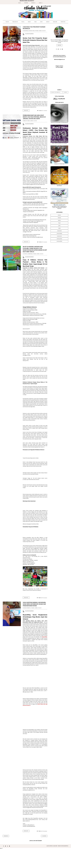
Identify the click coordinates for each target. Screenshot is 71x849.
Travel (22, 21)
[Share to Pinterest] (40, 110)
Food (35, 21)
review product (59, 238)
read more (59, 45)
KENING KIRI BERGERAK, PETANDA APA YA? (59, 122)
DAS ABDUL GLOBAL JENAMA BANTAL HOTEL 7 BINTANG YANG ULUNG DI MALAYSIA (59, 207)
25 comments (45, 597)
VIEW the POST (26, 110)
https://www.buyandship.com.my (31, 819)
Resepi (29, 21)
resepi (59, 228)
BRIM (25, 120)
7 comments (45, 110)
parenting (30, 253)
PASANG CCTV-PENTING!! (59, 163)
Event (41, 21)
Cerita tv (59, 215)
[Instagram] (60, 49)
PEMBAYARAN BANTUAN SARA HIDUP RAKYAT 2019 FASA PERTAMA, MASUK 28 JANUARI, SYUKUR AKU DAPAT (34, 116)
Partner (26, 2)
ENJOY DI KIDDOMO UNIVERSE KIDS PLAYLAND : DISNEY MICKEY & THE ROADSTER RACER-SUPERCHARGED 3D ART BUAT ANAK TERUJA (35, 249)
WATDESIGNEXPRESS (64, 845)
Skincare (55, 21)
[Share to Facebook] (38, 597)
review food (31, 30)
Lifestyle (26, 253)
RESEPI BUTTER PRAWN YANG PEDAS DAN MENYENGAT (59, 185)
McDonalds (26, 30)
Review (33, 2)
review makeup (59, 233)
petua (59, 225)
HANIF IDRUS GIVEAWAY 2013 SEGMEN (59, 143)
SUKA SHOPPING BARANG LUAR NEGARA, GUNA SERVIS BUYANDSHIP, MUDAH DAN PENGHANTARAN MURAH (34, 604)
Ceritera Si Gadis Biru (53, 845)
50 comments (45, 831)
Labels (40, 2)
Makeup (47, 21)
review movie (59, 236)
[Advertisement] (35, 676)
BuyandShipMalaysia (31, 826)
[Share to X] (37, 110)
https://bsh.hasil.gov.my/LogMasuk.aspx (35, 237)
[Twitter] (58, 49)
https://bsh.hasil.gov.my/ (31, 235)
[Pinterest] (62, 49)
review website (27, 607)
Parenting (63, 21)
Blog (20, 2)
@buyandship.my (31, 824)
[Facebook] (56, 49)
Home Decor (15, 21)
